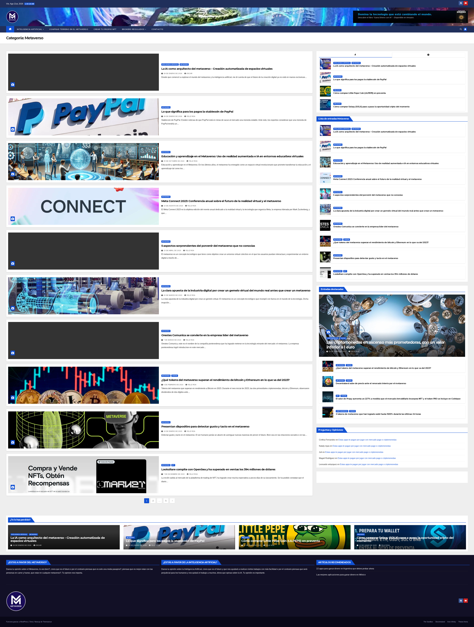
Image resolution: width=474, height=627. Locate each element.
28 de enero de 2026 (173, 73)
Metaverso (184, 64)
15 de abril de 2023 (173, 250)
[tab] (355, 54)
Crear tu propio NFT (105, 29)
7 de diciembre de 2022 (174, 474)
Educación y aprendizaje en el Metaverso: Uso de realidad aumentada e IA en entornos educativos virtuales (232, 156)
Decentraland (440, 622)
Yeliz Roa (191, 116)
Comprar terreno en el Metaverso (68, 29)
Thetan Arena (463, 622)
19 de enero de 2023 (173, 431)
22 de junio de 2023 (338, 351)
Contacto (157, 29)
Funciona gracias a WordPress (17, 622)
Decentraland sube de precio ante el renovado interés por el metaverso (371, 383)
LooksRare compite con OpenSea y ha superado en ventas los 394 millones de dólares (218, 469)
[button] (461, 29)
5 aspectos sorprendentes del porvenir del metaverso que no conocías (208, 245)
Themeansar (47, 622)
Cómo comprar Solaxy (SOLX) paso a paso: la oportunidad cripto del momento (371, 107)
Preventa (337, 90)
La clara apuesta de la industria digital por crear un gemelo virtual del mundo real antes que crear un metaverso (235, 290)
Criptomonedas (332, 338)
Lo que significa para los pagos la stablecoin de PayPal (197, 111)
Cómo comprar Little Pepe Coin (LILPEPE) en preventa (359, 93)
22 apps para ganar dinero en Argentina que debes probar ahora (345, 569)
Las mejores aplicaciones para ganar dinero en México (340, 575)
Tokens (174, 375)
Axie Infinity (451, 622)
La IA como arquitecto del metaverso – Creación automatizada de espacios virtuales (216, 68)
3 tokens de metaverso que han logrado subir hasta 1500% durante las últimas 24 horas (378, 414)
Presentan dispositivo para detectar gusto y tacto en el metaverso (205, 426)
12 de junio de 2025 (368, 545)
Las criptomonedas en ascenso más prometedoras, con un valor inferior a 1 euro (385, 344)
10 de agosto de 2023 (174, 206)
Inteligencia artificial (170, 64)
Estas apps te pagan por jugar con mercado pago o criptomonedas (367, 440)
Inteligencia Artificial (30, 29)
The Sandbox (428, 622)
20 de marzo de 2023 (173, 295)
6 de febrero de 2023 (174, 385)
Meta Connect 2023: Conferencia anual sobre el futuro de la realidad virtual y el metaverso (221, 201)
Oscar (189, 73)
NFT (173, 465)
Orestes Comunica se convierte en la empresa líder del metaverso (204, 335)
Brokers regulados (133, 29)
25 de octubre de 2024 (174, 161)
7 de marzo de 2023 (173, 340)
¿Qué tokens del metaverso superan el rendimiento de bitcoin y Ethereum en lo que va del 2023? (225, 380)
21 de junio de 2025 (253, 545)
